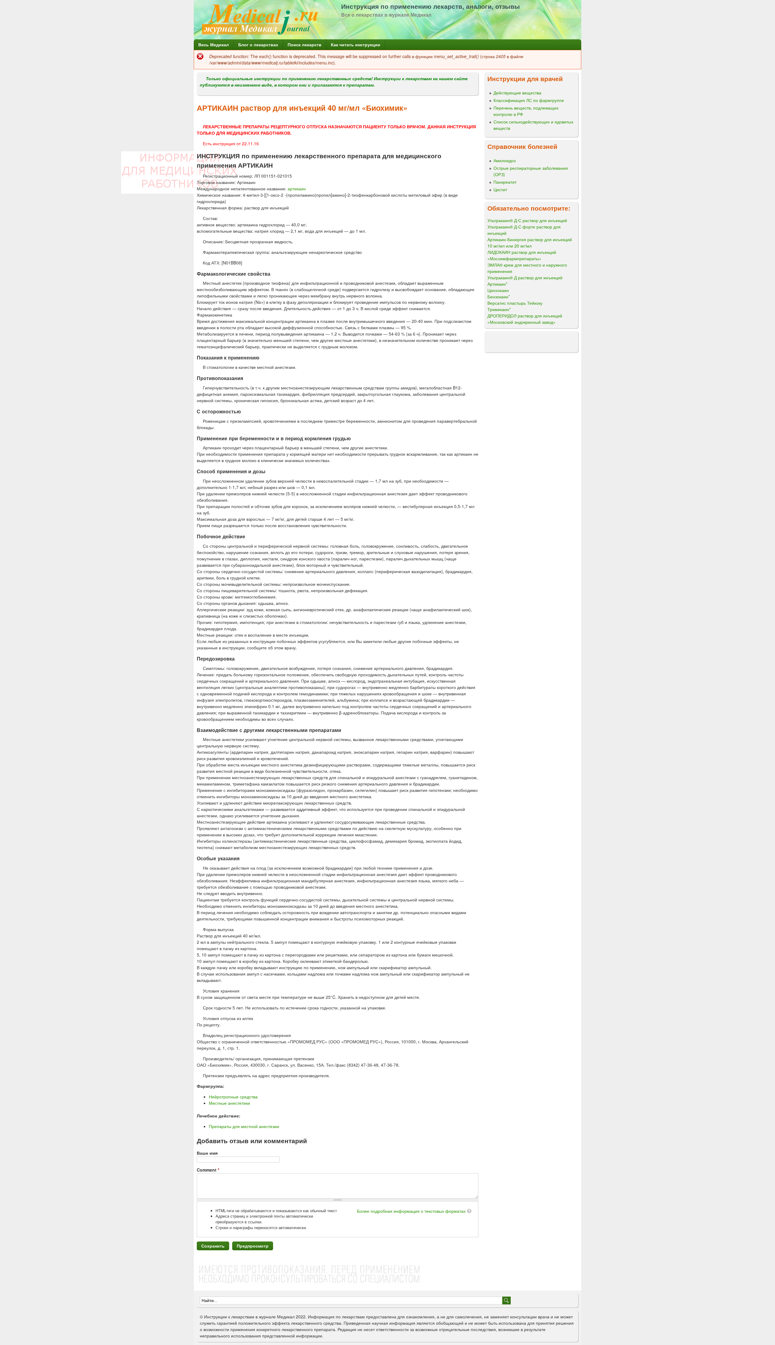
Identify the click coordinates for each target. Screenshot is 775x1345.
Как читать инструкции (355, 44)
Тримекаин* (499, 309)
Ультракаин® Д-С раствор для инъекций (527, 220)
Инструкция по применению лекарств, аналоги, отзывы (430, 6)
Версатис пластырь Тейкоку (514, 303)
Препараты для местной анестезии (244, 1126)
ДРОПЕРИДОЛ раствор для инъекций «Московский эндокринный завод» (524, 319)
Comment (208, 1170)
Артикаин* (497, 284)
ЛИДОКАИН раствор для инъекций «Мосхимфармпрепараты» (521, 255)
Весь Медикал (213, 44)
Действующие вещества (517, 93)
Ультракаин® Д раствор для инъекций (524, 277)
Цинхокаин (498, 290)
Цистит (500, 189)
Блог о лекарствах (258, 44)
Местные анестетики (229, 1103)
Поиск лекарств (305, 44)
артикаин (297, 188)
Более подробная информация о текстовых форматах (411, 1211)
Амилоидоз (504, 160)
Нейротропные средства (233, 1097)
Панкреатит (504, 182)
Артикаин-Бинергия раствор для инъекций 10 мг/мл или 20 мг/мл (529, 242)
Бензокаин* (498, 297)
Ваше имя (207, 1153)
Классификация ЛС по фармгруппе (528, 100)
